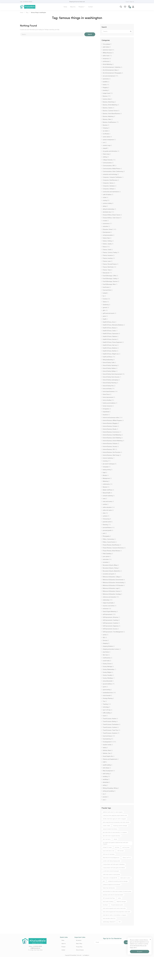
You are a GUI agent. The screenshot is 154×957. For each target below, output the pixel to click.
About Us (64, 943)
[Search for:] (57, 34)
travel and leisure (109, 736)
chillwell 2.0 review (107, 847)
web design (107, 768)
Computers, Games (109, 183)
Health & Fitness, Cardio (110, 330)
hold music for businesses (108, 854)
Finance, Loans (107, 261)
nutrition (105, 504)
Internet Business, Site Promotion (112, 452)
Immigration (107, 409)
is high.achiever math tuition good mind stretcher (114, 867)
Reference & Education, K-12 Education (114, 585)
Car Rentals (106, 134)
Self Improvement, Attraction (111, 617)
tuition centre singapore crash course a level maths (114, 908)
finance (106, 246)
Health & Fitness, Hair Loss (111, 345)
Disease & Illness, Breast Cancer (112, 215)
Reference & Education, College (112, 577)
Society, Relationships (109, 669)
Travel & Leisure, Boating (110, 721)
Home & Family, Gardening (111, 365)
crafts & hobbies (108, 194)
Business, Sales (108, 119)
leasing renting (107, 469)
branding (106, 90)
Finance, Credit (108, 249)
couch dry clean (125, 847)
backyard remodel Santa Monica (110, 829)
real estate (107, 559)
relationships (107, 600)
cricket (105, 197)
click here (117, 847)
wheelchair (106, 782)
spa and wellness (108, 684)
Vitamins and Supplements (111, 759)
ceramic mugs (107, 145)
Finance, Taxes (107, 270)
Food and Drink (107, 290)
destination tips (108, 212)
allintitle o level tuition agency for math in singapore (114, 818)
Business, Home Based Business (112, 113)
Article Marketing (108, 64)
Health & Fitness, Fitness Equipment (113, 342)
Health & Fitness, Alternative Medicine (114, 325)
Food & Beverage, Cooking (111, 278)
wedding (106, 776)
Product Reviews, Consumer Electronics (114, 548)
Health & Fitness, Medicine (111, 348)
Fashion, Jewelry (108, 244)
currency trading (108, 203)
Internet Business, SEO (110, 449)
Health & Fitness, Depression (111, 333)
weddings (106, 779)
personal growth (108, 530)
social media (107, 660)
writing (105, 785)
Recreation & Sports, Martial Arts (112, 571)
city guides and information (111, 151)
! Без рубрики (107, 44)
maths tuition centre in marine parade (111, 874)
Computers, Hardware (109, 186)
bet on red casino (107, 839)
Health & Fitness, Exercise (110, 339)
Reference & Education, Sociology (112, 594)
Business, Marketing (109, 116)
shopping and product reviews (112, 649)
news (105, 498)
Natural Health (107, 493)
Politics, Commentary (109, 539)
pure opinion (107, 556)
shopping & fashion (109, 646)
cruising (106, 200)
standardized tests (109, 692)
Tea (105, 701)
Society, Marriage (108, 666)
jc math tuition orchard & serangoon (111, 871)
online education (109, 507)
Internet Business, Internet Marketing (113, 440)
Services (106, 640)
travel (105, 715)
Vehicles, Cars (107, 753)
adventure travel (108, 50)
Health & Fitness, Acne (109, 322)
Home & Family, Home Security (112, 377)
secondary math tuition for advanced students (113, 894)
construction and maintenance (112, 191)
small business (107, 658)
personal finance (108, 527)
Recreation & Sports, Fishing (111, 568)
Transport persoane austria (117, 905)
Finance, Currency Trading (111, 252)
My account (78, 940)
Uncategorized (109, 742)
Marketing (106, 481)
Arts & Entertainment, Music (111, 70)
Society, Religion (108, 672)
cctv (104, 142)
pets (105, 533)
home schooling (108, 400)
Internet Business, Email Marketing (113, 435)
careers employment (109, 139)
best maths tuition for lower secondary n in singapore (115, 832)
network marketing (109, 495)
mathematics (107, 484)
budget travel (108, 93)
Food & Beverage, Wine (110, 284)
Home (21, 12)
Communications (108, 162)
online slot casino (108, 510)
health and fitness (109, 357)
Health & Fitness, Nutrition (110, 351)
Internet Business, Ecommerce (112, 432)
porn (104, 881)
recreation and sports (109, 574)
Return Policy (79, 943)
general (106, 307)
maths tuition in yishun (125, 877)
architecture (107, 61)
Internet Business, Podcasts (111, 443)
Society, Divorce (108, 663)
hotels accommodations (110, 403)
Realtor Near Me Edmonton (109, 888)
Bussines (106, 125)
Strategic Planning (108, 698)
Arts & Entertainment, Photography (113, 73)
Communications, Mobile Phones (112, 168)
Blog (27, 12)
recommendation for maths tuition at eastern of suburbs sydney (117, 891)
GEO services (120, 850)
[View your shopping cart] (129, 7)
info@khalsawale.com (35, 948)
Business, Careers (108, 108)
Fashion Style (107, 238)
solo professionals (108, 681)
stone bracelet (107, 695)
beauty (106, 84)
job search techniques (109, 464)
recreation (106, 562)
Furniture (106, 299)
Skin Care (106, 655)
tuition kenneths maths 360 (109, 918)
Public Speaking (108, 553)
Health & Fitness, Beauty (110, 328)
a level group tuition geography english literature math (115, 815)
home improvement (109, 397)
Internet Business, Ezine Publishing (113, 438)
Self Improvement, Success (111, 629)
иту (104, 794)
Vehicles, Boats (108, 750)
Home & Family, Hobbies (110, 368)
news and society (108, 501)
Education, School (109, 229)
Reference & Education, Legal (111, 588)
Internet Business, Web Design (112, 455)
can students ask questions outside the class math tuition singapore (115, 843)
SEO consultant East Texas (109, 898)
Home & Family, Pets (109, 385)
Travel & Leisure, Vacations (111, 733)
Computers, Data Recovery (111, 180)
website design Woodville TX (109, 921)
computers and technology (111, 174)
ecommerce (107, 223)
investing (106, 461)
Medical (106, 487)
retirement (107, 608)
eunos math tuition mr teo (108, 850)
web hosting (107, 773)
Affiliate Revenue (108, 53)
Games (106, 301)
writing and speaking (109, 791)
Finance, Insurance (108, 255)
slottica (119, 898)
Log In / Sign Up (130, 1)
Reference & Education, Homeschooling (114, 582)
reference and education (111, 597)
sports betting (107, 689)
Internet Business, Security (111, 446)
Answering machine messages (120, 825)
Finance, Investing (109, 258)
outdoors (106, 516)
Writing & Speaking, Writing (111, 788)
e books (106, 220)
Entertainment (107, 232)
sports (105, 686)
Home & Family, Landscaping (111, 380)
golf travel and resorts (109, 313)
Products (63, 946)
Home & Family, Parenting (110, 382)
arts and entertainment (110, 76)
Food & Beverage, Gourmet (111, 281)
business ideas (107, 99)
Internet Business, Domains (111, 426)
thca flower (105, 905)
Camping (106, 128)
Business (106, 96)
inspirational (106, 411)
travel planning (108, 739)
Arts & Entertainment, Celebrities (112, 67)
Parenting (107, 524)
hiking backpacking (109, 359)
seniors (105, 634)
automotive (106, 79)
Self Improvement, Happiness (111, 626)
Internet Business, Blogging (111, 423)
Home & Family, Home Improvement (113, 374)
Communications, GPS (109, 165)
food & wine (107, 287)
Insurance (106, 414)
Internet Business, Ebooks (110, 429)
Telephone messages (121, 901)
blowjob (115, 839)
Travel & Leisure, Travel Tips (111, 730)
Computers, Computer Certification (113, 177)
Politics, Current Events (110, 542)
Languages (106, 466)
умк (104, 799)
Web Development (109, 770)
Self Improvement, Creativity (111, 623)
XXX (120, 921)
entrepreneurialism (108, 235)
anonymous (107, 58)
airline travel (107, 55)
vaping (105, 747)
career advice (107, 136)
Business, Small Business (110, 122)
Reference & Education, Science (112, 591)
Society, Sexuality (108, 675)
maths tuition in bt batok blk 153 (110, 877)
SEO (105, 637)
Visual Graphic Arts (108, 756)
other (105, 513)
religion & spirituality (109, 603)
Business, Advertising (109, 102)
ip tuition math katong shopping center (111, 861)
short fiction (106, 652)
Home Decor (107, 394)
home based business (110, 391)
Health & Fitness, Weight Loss (111, 354)
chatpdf (105, 148)
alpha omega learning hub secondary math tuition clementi (116, 822)
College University (109, 160)
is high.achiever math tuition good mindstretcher (114, 864)
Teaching (107, 704)
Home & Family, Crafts (109, 362)
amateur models (106, 825)
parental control (108, 521)
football (105, 293)
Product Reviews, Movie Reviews (112, 550)
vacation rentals (108, 744)
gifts (105, 310)
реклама (105, 797)
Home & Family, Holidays (110, 371)
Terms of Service (79, 950)
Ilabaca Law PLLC (127, 857)
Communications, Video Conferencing (114, 171)
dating (105, 206)
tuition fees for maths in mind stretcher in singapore (114, 915)
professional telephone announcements (111, 884)
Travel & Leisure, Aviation (110, 718)
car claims (106, 131)
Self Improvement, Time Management (114, 632)
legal (105, 472)
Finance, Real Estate (109, 267)
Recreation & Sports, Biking (111, 565)
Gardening (106, 304)
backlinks (106, 81)
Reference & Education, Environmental (114, 579)
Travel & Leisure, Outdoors (111, 727)
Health (105, 319)
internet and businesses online (112, 417)
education (106, 226)
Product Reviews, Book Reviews (112, 545)
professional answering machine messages (118, 881)
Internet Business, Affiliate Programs (113, 420)
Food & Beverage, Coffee (110, 275)
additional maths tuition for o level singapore (113, 812)
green (105, 316)
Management (107, 478)
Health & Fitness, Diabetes (110, 336)
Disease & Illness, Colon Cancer (112, 217)
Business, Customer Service (111, 110)
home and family (108, 388)
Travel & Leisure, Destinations (111, 724)
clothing (106, 157)
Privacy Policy (79, 946)
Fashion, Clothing (108, 241)
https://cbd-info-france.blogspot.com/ (111, 857)
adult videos (107, 47)
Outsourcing (107, 519)
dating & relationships (109, 209)
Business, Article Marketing (111, 105)
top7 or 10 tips (107, 710)
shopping (106, 643)
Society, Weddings (109, 678)
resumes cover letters (109, 605)
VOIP (105, 762)
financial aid (107, 273)
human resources (108, 406)
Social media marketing (108, 901)
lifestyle (106, 475)
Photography (107, 536)
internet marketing (109, 458)
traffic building (107, 713)
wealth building (107, 765)
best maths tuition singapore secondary (111, 835)
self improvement (109, 614)
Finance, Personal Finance (110, 264)
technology (106, 707)
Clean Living (107, 154)
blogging (106, 87)
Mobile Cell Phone (108, 490)
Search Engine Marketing (110, 611)
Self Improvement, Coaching (111, 620)
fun (104, 296)
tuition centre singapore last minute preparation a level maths (116, 911)
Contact (63, 950)
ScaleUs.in (86, 955)
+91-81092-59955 (37, 946)
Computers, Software (109, 189)
